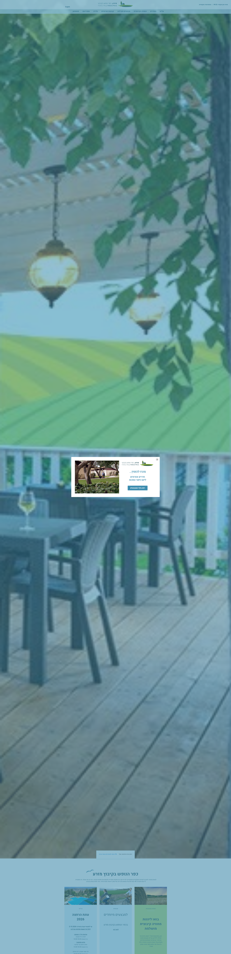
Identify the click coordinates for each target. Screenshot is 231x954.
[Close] (157, 459)
